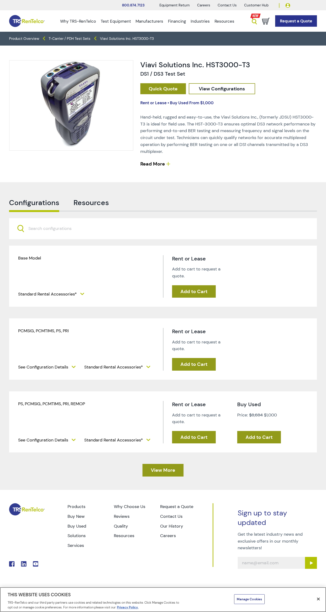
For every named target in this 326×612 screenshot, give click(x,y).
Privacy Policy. (127, 607)
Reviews (122, 516)
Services (76, 545)
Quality (121, 526)
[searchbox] (52, 228)
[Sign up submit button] (311, 563)
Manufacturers (149, 21)
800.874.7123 (133, 5)
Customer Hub (256, 5)
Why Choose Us (129, 506)
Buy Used (77, 526)
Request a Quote (176, 506)
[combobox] (163, 228)
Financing (177, 21)
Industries (200, 21)
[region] (163, 599)
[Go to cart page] (266, 21)
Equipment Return (174, 5)
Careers (203, 5)
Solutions (77, 536)
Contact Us (227, 5)
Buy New (76, 516)
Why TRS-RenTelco (78, 21)
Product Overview (24, 38)
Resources (224, 21)
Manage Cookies (249, 599)
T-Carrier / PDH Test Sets (69, 38)
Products (76, 506)
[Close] (318, 599)
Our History (171, 526)
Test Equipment (116, 21)
